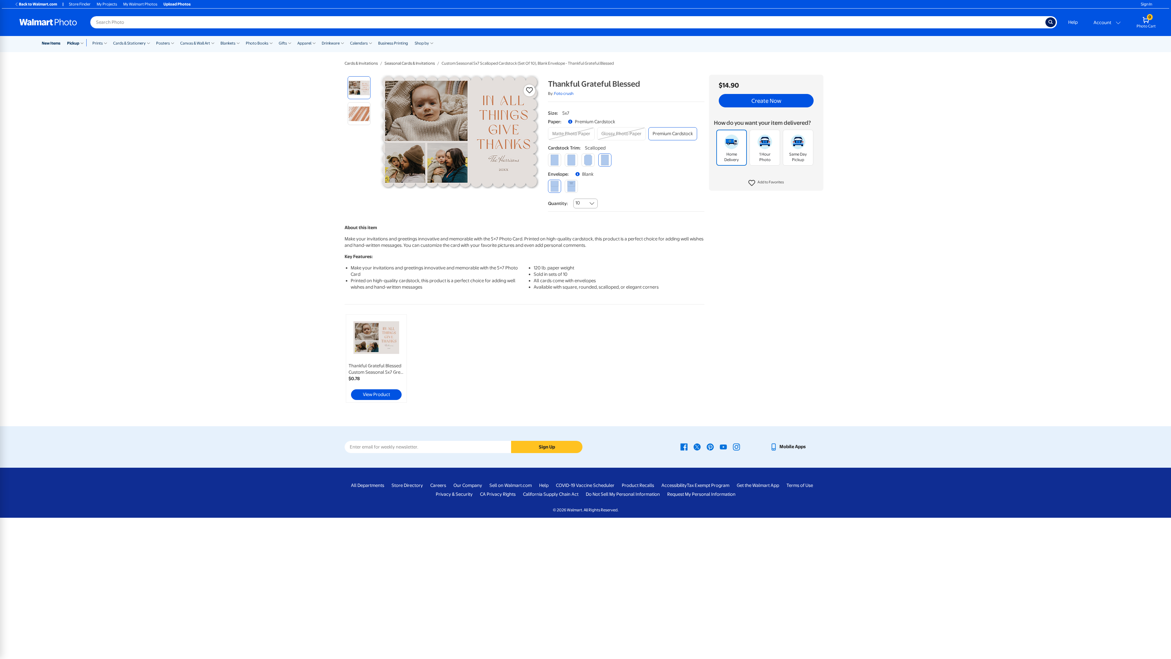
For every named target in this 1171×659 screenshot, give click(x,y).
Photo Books (257, 43)
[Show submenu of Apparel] (314, 42)
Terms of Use (799, 485)
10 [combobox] (577, 203)
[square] (554, 160)
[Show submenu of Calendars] (370, 42)
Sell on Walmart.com (510, 485)
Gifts (283, 43)
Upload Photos (177, 4)
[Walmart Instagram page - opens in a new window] (736, 446)
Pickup (73, 43)
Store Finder (80, 4)
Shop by (422, 43)
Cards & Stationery (129, 43)
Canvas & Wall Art (195, 43)
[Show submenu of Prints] (105, 42)
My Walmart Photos (140, 4)
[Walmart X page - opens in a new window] (697, 446)
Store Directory (407, 485)
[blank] (554, 186)
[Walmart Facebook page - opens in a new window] (684, 446)
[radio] (359, 87)
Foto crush (564, 93)
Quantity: (558, 203)
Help (1073, 22)
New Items (51, 43)
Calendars (359, 43)
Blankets (227, 43)
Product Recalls (638, 485)
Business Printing (393, 43)
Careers (438, 485)
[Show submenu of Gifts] (290, 42)
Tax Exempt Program (708, 485)
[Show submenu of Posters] (172, 42)
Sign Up (547, 447)
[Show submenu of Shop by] (432, 42)
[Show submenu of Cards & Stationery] (148, 42)
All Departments (367, 485)
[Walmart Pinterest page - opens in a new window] (710, 446)
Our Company (467, 485)
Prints (97, 43)
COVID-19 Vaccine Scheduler (585, 485)
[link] (376, 358)
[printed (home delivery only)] (571, 186)
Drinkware (331, 43)
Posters (163, 43)
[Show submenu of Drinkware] (342, 42)
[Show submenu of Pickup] (83, 42)
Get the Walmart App (758, 485)
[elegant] (588, 160)
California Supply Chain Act (550, 494)
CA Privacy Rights (498, 494)
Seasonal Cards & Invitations (410, 63)
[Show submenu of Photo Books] (271, 42)
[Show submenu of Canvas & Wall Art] (213, 42)
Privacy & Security (454, 494)
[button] (766, 183)
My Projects (107, 4)
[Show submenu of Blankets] (238, 42)
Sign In (1146, 4)
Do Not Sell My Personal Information (623, 494)
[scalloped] (604, 160)
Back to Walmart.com (38, 4)
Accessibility (674, 485)
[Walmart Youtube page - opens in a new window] (723, 446)
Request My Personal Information (701, 494)
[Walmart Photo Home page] (48, 22)
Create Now (766, 100)
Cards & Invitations (361, 63)
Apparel (304, 43)
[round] (571, 160)
